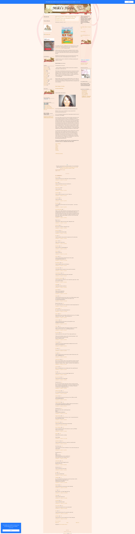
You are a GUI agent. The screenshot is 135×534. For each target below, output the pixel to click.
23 (63, 303)
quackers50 (57, 225)
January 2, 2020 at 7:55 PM (61, 388)
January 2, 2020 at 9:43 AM (61, 287)
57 (59, 510)
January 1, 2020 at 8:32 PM (61, 248)
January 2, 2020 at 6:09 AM (61, 282)
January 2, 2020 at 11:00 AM (61, 293)
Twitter (56, 144)
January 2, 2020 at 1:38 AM (61, 270)
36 (61, 382)
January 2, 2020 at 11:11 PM (61, 413)
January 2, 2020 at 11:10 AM (61, 306)
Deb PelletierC (57, 262)
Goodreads (57, 150)
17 (62, 267)
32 (62, 359)
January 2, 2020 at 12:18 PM (61, 311)
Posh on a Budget (85, 93)
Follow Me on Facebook (84, 63)
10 (61, 230)
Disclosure (45, 74)
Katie (56, 348)
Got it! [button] (11, 530)
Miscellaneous (46, 83)
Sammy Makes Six (85, 94)
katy (56, 472)
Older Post (77, 522)
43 (63, 427)
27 (60, 326)
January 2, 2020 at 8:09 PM (61, 393)
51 (61, 477)
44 (60, 433)
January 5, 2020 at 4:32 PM (61, 443)
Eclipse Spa (45, 76)
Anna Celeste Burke (58, 209)
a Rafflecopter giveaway (59, 153)
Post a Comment (58, 521)
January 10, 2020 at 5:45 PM (61, 487)
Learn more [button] (11, 527)
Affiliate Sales (46, 67)
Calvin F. (56, 240)
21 (60, 289)
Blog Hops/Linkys (46, 69)
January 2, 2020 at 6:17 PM (61, 364)
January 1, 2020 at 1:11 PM (61, 185)
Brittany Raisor (57, 422)
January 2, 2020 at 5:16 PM (61, 350)
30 (59, 348)
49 (61, 467)
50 (59, 472)
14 (60, 251)
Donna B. (56, 177)
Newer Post (57, 522)
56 (62, 505)
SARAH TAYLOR (58, 402)
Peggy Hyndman (58, 415)
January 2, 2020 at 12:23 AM (61, 260)
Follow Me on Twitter (84, 64)
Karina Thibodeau (58, 427)
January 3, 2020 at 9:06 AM (61, 419)
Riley (56, 235)
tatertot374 (57, 192)
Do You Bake (46, 75)
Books (45, 70)
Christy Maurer (57, 505)
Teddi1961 (57, 477)
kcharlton (56, 366)
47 (61, 452)
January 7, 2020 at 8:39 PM (61, 464)
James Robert (57, 267)
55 (61, 500)
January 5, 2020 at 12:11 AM (61, 438)
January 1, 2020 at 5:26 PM (61, 200)
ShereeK (56, 289)
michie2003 (57, 500)
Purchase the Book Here (59, 88)
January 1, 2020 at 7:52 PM (61, 238)
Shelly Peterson (57, 187)
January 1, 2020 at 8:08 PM (61, 243)
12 (60, 240)
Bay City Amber (57, 377)
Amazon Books (83, 31)
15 (60, 256)
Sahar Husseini (57, 359)
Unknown (56, 308)
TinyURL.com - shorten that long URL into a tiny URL (86, 96)
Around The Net (46, 68)
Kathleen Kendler (58, 390)
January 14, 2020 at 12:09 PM (61, 513)
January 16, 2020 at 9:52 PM (61, 518)
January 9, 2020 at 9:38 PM (61, 475)
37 (63, 390)
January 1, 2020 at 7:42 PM (61, 228)
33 (60, 366)
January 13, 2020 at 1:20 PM (61, 503)
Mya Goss (57, 203)
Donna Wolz (57, 230)
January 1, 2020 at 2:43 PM (61, 190)
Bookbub (56, 149)
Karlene (56, 433)
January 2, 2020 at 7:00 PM (61, 374)
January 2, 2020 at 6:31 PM (61, 369)
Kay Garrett (57, 332)
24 (60, 308)
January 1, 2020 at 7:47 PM (61, 233)
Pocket (70, 533)
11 (59, 235)
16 (62, 262)
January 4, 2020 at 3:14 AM (61, 431)
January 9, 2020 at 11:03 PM (61, 482)
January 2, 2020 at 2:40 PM (61, 339)
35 (62, 377)
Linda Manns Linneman (59, 278)
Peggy (56, 495)
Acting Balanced (84, 90)
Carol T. (56, 326)
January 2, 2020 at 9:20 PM (61, 399)
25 (60, 313)
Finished (45, 77)
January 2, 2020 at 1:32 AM (61, 265)
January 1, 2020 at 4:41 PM (61, 195)
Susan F (56, 313)
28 (61, 332)
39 (63, 402)
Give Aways (45, 80)
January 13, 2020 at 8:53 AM (61, 498)
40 (61, 408)
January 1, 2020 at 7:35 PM (61, 217)
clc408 (56, 284)
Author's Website (58, 143)
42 (62, 422)
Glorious (56, 256)
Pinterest (56, 148)
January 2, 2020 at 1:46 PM (61, 317)
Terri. (56, 510)
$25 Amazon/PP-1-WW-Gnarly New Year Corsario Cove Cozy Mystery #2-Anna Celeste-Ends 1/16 (66, 18)
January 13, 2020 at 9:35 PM (61, 508)
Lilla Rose (45, 82)
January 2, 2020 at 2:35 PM (61, 330)
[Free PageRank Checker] (46, 104)
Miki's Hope (61, 5)
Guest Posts (46, 81)
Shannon (56, 251)
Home (67, 522)
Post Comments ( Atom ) (63, 524)
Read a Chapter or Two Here (59, 86)
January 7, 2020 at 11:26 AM (61, 458)
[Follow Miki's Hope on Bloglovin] (85, 60)
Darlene (56, 182)
